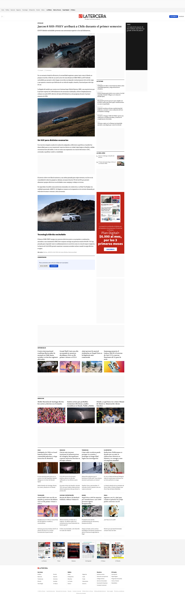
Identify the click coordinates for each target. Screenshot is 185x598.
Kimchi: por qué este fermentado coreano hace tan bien (113, 529)
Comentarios (48, 70)
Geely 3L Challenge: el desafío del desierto (106, 156)
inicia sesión (44, 266)
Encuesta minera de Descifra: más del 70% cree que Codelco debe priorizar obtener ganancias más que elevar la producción (70, 488)
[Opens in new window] (73, 559)
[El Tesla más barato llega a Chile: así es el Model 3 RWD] (120, 164)
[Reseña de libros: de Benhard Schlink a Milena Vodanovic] (70, 511)
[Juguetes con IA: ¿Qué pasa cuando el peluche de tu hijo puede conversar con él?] (114, 511)
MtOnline (40, 23)
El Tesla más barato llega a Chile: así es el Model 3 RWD (107, 162)
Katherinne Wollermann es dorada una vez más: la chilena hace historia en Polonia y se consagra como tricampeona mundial (113, 456)
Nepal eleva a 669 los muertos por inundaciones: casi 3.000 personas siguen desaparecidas (91, 500)
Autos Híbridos (64, 252)
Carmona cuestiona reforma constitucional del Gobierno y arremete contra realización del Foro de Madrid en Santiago (110, 110)
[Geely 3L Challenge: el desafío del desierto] (120, 157)
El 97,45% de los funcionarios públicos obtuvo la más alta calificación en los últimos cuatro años (69, 479)
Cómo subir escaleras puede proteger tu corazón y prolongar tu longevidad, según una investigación (91, 455)
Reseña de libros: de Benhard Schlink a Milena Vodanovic (69, 498)
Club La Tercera (57, 10)
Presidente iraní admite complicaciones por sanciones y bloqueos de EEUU (90, 521)
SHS (54, 252)
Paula (105, 495)
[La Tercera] (44, 559)
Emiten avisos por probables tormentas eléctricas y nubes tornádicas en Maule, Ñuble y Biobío (80, 404)
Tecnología (25, 10)
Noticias (45, 252)
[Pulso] (58, 559)
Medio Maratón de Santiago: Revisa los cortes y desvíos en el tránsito (51, 403)
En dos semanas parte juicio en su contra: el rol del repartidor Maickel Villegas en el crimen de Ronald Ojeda (110, 95)
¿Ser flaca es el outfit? (110, 520)
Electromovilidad (72, 252)
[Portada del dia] (110, 221)
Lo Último (49, 10)
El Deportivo (32, 10)
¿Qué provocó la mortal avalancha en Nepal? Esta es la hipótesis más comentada (92, 354)
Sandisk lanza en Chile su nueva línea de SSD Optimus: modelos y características (48, 521)
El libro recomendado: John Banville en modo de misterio (70, 529)
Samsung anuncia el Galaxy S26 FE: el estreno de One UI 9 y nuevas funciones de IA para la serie (113, 355)
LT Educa (73, 10)
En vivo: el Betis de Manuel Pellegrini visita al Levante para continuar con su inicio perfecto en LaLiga (114, 478)
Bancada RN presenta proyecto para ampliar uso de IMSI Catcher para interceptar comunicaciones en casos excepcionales (110, 102)
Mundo (38, 10)
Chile (39, 450)
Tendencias (85, 450)
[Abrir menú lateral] (2, 16)
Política (7, 10)
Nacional (13, 10)
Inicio (2, 10)
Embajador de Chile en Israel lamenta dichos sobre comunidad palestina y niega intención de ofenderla (110, 87)
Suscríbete (54, 266)
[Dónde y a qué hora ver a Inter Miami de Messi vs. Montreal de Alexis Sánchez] (110, 415)
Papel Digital (66, 10)
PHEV (57, 252)
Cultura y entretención (67, 495)
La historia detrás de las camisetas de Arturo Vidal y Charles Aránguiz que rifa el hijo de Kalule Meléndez (114, 487)
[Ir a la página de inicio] (92, 16)
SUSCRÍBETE (110, 249)
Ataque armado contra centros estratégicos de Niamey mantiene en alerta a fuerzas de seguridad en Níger (92, 531)
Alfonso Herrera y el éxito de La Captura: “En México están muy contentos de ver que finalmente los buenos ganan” (69, 522)
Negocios (18, 10)
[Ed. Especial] (88, 559)
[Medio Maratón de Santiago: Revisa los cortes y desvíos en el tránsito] (51, 415)
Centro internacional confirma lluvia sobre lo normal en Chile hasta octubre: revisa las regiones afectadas (48, 355)
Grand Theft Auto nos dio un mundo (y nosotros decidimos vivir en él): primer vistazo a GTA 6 (69, 354)
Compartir (41, 70)
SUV (59, 252)
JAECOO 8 (50, 252)
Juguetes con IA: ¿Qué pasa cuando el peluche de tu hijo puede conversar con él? (113, 499)
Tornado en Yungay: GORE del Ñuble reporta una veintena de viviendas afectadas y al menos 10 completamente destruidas (110, 117)
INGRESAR (181, 16)
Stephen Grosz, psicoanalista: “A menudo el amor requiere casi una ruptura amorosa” (91, 487)
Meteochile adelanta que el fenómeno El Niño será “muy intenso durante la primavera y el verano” (92, 478)
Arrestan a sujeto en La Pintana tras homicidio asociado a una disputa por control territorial (109, 124)
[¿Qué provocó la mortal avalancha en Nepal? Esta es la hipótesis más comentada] (92, 367)
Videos (43, 10)
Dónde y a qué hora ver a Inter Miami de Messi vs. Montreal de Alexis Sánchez (110, 404)
